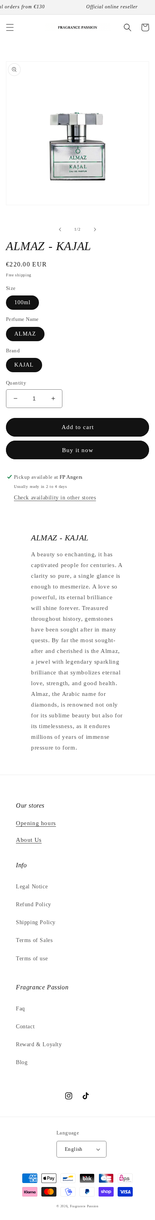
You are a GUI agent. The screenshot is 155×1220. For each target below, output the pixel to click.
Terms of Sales (34, 940)
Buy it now (77, 450)
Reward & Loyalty (39, 1044)
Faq (20, 1009)
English (74, 1149)
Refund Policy (33, 904)
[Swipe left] (60, 229)
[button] (10, 27)
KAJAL (24, 365)
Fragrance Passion (84, 1206)
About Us (29, 840)
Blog (21, 1062)
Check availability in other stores (55, 498)
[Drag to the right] (95, 229)
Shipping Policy (36, 922)
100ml (22, 302)
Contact (25, 1027)
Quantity (16, 383)
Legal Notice (32, 887)
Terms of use (32, 959)
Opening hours (36, 823)
